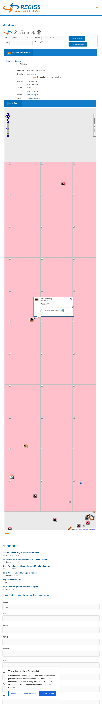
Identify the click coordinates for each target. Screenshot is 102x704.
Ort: (6, 37)
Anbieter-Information (20, 53)
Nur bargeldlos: (40, 42)
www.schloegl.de (33, 95)
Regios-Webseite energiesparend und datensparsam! (25, 559)
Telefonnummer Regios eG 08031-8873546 (20, 553)
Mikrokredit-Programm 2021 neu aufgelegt (20, 587)
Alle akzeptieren (47, 694)
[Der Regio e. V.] (27, 32)
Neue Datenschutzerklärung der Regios (19, 573)
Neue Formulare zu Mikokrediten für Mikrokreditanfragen (27, 566)
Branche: (38, 37)
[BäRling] (39, 32)
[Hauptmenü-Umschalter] (97, 7)
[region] (32, 683)
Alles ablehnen (30, 694)
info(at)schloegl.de (33, 98)
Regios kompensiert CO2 (13, 580)
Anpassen (15, 694)
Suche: (7, 42)
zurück (6, 533)
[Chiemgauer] (16, 32)
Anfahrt (14, 103)
